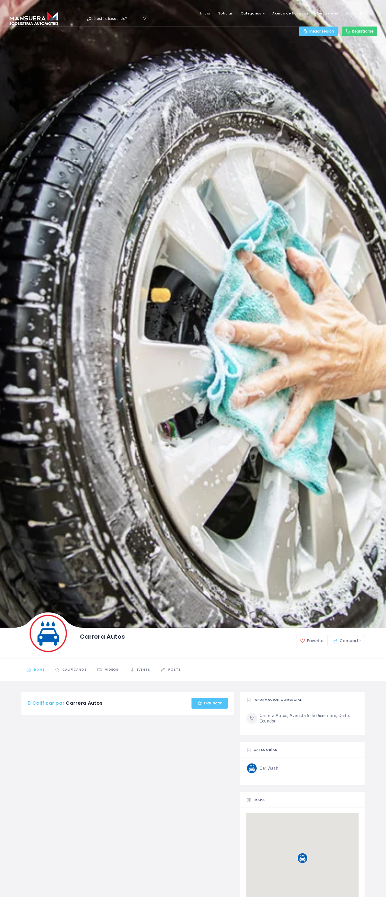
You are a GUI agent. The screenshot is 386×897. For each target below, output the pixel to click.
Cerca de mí (327, 13)
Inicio (205, 13)
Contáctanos (358, 13)
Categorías (251, 13)
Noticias (225, 13)
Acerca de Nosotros (290, 13)
